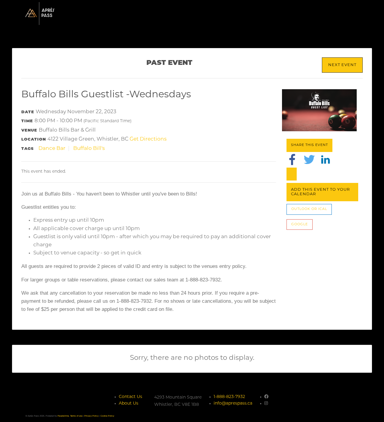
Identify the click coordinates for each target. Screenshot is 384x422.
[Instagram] (266, 403)
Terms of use (76, 416)
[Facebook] (292, 159)
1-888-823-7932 (229, 397)
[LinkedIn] (325, 159)
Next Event (342, 65)
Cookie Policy (107, 416)
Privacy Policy (91, 416)
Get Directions (148, 139)
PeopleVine (63, 416)
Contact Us (130, 397)
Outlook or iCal (309, 209)
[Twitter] (309, 159)
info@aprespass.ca (233, 403)
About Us (128, 403)
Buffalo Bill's (89, 148)
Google (299, 224)
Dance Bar (51, 148)
